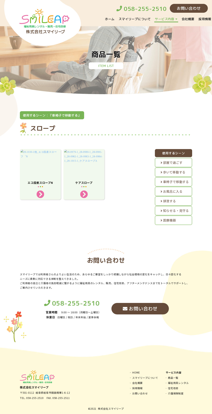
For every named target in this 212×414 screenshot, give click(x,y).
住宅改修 (173, 388)
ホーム (110, 19)
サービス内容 (165, 19)
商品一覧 (173, 378)
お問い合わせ (143, 308)
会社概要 (188, 19)
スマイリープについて (135, 19)
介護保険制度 (176, 393)
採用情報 (204, 19)
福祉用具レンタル (178, 383)
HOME (136, 372)
